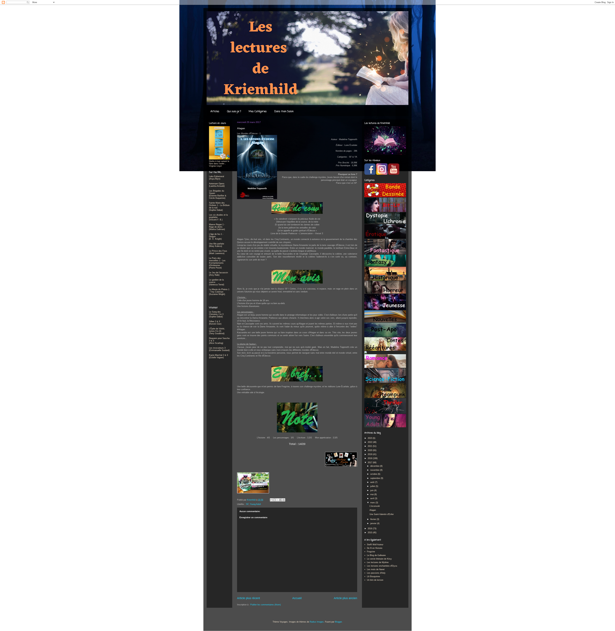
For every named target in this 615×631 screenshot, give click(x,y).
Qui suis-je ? (234, 111)
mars (373, 502)
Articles (214, 111)
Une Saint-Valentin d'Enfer (381, 514)
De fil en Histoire (374, 548)
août (372, 482)
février (373, 519)
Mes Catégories (258, 111)
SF (247, 504)
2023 (370, 438)
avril (372, 498)
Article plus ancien (345, 598)
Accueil (297, 598)
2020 (370, 450)
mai (372, 494)
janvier (373, 523)
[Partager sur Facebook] (280, 499)
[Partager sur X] (277, 499)
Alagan (372, 510)
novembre (375, 470)
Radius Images (317, 622)
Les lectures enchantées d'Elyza (382, 566)
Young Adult (255, 504)
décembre (375, 466)
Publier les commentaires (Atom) (265, 604)
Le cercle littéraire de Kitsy (379, 559)
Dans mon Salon (284, 111)
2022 (370, 442)
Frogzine (371, 551)
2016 (370, 528)
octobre (374, 474)
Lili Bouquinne (373, 576)
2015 (370, 532)
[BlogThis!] (274, 499)
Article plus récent (248, 598)
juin (372, 490)
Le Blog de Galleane (376, 555)
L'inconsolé (374, 506)
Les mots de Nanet (376, 569)
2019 (370, 454)
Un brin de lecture (375, 580)
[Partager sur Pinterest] (283, 499)
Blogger (338, 622)
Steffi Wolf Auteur (375, 544)
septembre (375, 478)
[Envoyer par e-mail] (271, 499)
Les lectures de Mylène (378, 562)
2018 (370, 458)
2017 (370, 462)
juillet (373, 486)
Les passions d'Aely (376, 573)
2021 (370, 446)
